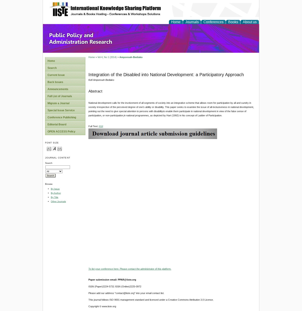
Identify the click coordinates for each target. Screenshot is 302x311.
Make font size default (54, 148)
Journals (192, 22)
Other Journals (58, 201)
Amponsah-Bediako (131, 57)
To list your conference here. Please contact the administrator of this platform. (129, 269)
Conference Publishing (62, 117)
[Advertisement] (172, 170)
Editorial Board (57, 124)
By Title (54, 197)
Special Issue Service (61, 110)
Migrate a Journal (58, 103)
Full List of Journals (60, 96)
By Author (56, 193)
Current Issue (56, 75)
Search (52, 68)
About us (250, 22)
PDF (101, 126)
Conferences (213, 22)
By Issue (55, 189)
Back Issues (55, 82)
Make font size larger (59, 148)
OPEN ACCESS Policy (61, 131)
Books (233, 22)
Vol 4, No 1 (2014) (107, 57)
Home (176, 22)
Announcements (58, 89)
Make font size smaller (49, 148)
